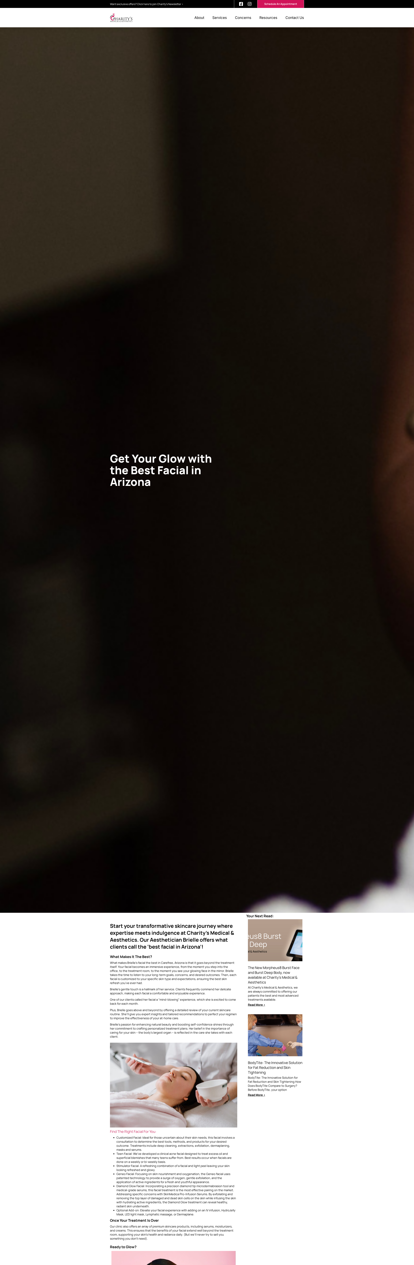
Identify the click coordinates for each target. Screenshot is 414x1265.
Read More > (256, 1005)
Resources (268, 18)
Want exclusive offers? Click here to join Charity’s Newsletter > (146, 4)
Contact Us (294, 18)
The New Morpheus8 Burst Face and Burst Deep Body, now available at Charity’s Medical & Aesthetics (274, 975)
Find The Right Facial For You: (133, 1131)
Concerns (243, 18)
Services (219, 18)
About (199, 18)
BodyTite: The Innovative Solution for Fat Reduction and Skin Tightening (275, 1067)
